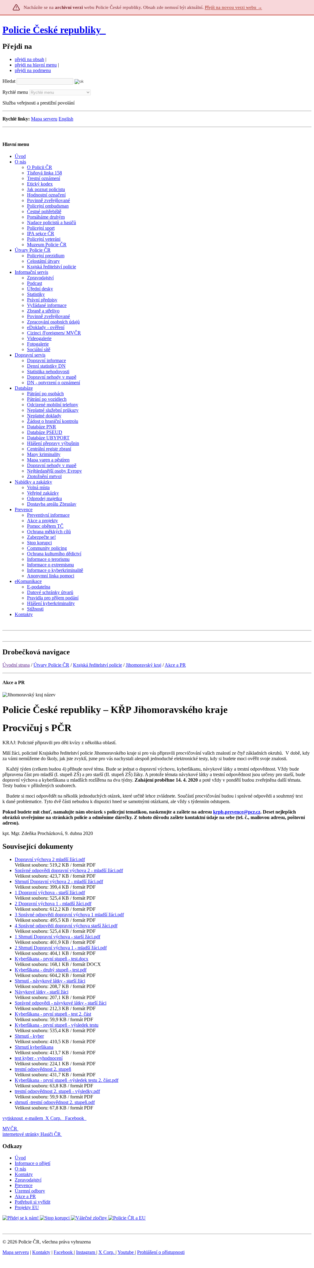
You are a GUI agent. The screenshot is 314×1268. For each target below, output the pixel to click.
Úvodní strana (16, 665)
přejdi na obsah (29, 59)
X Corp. (54, 1118)
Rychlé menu (15, 92)
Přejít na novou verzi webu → (233, 7)
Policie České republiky (51, 29)
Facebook (75, 1118)
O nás (20, 1168)
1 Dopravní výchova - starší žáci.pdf (50, 892)
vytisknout (12, 1118)
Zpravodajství (28, 1179)
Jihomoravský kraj (143, 665)
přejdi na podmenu (33, 70)
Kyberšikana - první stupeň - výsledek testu (56, 1025)
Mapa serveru (44, 118)
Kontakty (24, 1174)
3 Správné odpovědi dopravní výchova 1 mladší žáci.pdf (69, 914)
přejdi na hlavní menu (36, 64)
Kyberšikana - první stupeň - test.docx (51, 958)
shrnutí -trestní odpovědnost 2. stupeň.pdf (55, 1102)
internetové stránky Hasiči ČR (31, 1134)
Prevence (24, 1185)
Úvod (20, 1157)
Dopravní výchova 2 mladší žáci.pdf (50, 859)
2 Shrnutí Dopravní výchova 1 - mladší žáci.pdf (61, 947)
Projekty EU (27, 1207)
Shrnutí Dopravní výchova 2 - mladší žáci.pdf (59, 881)
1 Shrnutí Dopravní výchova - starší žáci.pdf (57, 936)
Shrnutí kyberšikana (34, 1047)
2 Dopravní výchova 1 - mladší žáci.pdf (53, 903)
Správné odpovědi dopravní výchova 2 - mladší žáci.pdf (69, 870)
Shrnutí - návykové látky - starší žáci (50, 980)
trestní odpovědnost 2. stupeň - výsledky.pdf (57, 1091)
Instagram (86, 1252)
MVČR (9, 1128)
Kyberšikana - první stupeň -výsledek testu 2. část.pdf (66, 1080)
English (66, 118)
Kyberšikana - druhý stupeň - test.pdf (50, 969)
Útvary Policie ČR (51, 665)
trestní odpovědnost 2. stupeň (43, 1069)
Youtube (126, 1252)
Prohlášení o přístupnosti (161, 1252)
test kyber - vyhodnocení (39, 1058)
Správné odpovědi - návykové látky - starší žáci (60, 1003)
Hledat (8, 81)
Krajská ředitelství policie (97, 665)
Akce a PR (175, 665)
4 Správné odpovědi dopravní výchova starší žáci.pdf (66, 925)
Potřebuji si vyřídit (32, 1202)
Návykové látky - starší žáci (41, 991)
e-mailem (34, 1118)
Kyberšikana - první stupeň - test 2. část (53, 1014)
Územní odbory (30, 1190)
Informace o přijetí (32, 1163)
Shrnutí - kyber (29, 1036)
